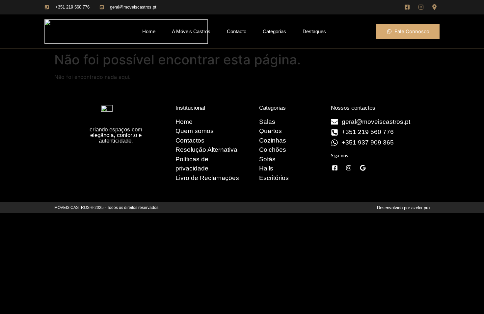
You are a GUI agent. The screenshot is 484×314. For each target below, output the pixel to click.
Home (148, 31)
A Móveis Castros (191, 31)
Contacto (236, 31)
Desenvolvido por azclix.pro (403, 207)
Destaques (314, 31)
